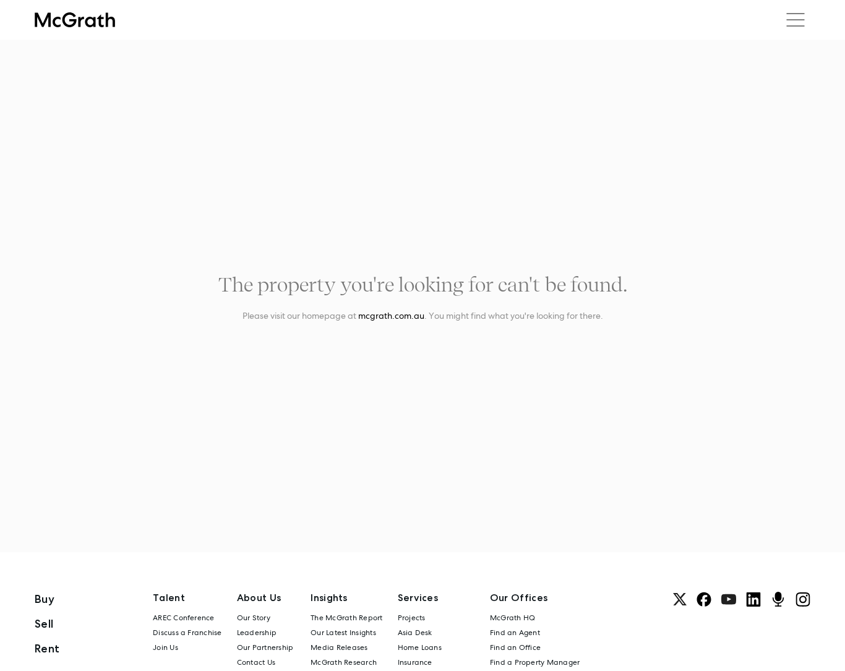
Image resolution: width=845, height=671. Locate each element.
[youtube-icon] (728, 599)
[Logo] (75, 19)
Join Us (165, 647)
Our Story (253, 618)
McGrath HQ (512, 618)
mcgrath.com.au (391, 315)
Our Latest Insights (343, 633)
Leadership (257, 633)
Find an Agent (515, 633)
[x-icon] (680, 599)
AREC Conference (184, 618)
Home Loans (420, 647)
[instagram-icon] (803, 599)
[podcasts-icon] (778, 599)
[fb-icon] (704, 599)
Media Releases (339, 647)
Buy (44, 599)
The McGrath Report (346, 618)
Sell (44, 624)
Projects (412, 618)
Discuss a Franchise (187, 633)
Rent (47, 648)
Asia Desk (415, 633)
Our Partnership (265, 647)
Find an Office (515, 647)
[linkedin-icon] (753, 599)
